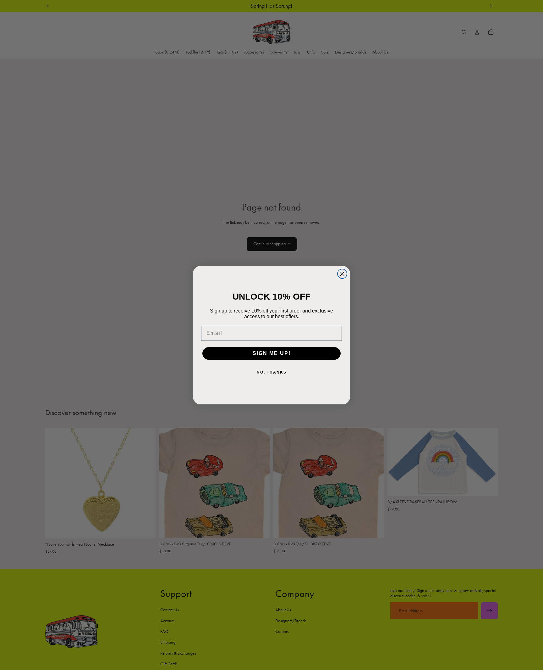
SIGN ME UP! (272, 353)
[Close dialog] (342, 274)
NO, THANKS (272, 372)
